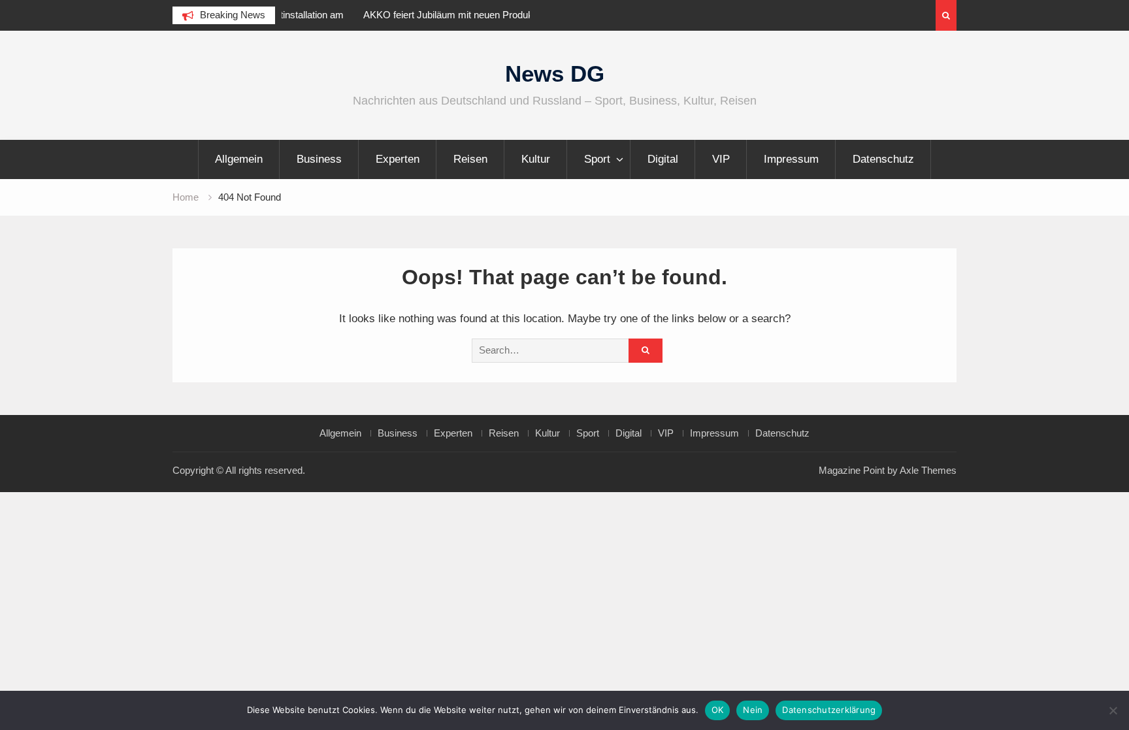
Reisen (470, 159)
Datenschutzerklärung (828, 710)
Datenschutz (883, 159)
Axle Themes (928, 470)
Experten (397, 159)
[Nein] (1112, 710)
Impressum (791, 159)
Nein (752, 710)
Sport (597, 159)
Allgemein (239, 159)
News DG (554, 73)
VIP (721, 159)
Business (319, 159)
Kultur (535, 159)
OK (718, 710)
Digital (662, 159)
